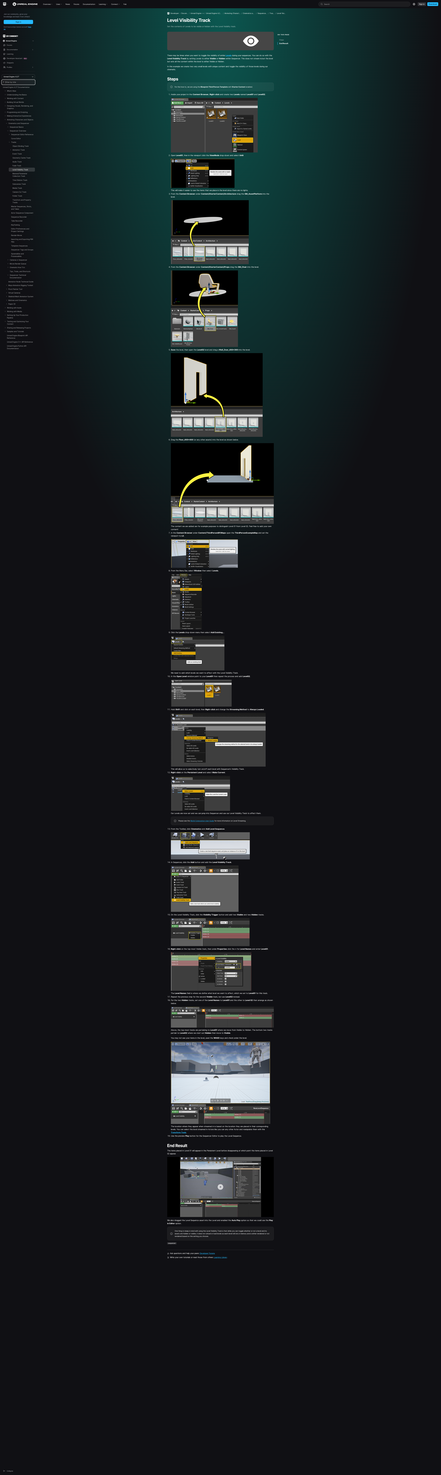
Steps (281, 40)
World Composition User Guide (202, 821)
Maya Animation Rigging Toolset (20, 285)
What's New (11, 91)
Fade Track (17, 166)
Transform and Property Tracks (22, 201)
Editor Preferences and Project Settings (20, 230)
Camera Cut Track (19, 192)
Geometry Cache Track (21, 158)
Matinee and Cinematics (17, 300)
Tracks (13, 142)
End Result (283, 43)
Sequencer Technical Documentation (18, 276)
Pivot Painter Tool (15, 289)
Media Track (17, 188)
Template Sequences (19, 246)
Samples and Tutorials (15, 331)
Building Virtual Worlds (15, 102)
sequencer (172, 1243)
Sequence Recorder (19, 217)
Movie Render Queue (18, 264)
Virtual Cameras (14, 293)
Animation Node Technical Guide (20, 282)
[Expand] (5, 91)
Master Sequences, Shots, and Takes (21, 207)
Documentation (184, 13)
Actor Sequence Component (22, 213)
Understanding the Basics (17, 95)
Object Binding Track (21, 146)
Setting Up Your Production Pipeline (17, 316)
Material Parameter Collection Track (20, 175)
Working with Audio (14, 308)
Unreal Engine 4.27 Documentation (16, 87)
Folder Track (17, 196)
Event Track (17, 154)
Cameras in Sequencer (18, 260)
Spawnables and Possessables (17, 255)
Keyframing (15, 225)
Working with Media (14, 311)
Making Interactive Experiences (19, 116)
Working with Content (15, 98)
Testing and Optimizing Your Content (18, 322)
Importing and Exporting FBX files (22, 240)
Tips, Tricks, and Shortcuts (20, 271)
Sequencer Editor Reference (22, 134)
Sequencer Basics (17, 127)
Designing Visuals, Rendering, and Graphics (20, 107)
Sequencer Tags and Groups (22, 250)
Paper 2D (12, 304)
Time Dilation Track (20, 180)
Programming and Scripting (17, 112)
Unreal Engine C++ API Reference (20, 342)
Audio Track (17, 162)
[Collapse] (5, 120)
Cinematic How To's (17, 267)
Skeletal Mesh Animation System (20, 296)
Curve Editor (16, 138)
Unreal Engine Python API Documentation (16, 347)
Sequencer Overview (18, 131)
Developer (174, 13)
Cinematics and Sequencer (18, 123)
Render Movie (16, 235)
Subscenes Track (19, 184)
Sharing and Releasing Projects (19, 328)
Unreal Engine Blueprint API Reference (17, 336)
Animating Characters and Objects (20, 120)
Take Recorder (17, 221)
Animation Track (19, 150)
